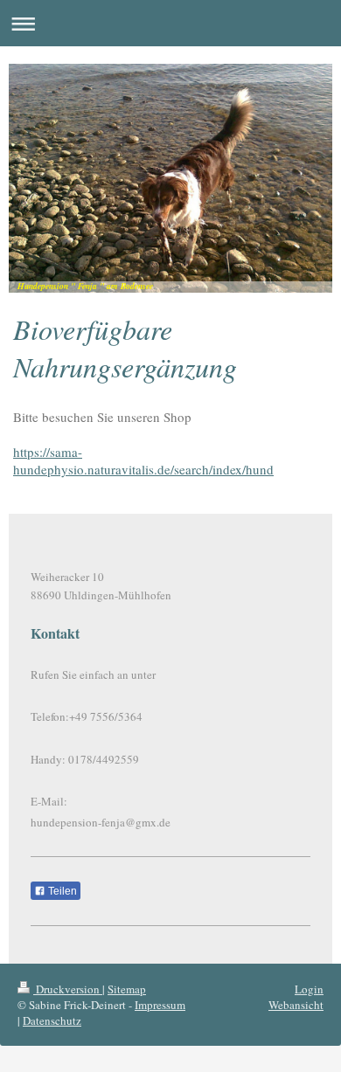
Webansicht (296, 1005)
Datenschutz (52, 1020)
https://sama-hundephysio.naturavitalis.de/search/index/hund (143, 460)
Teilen (61, 891)
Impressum (160, 1005)
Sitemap (127, 989)
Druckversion (67, 989)
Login (309, 989)
